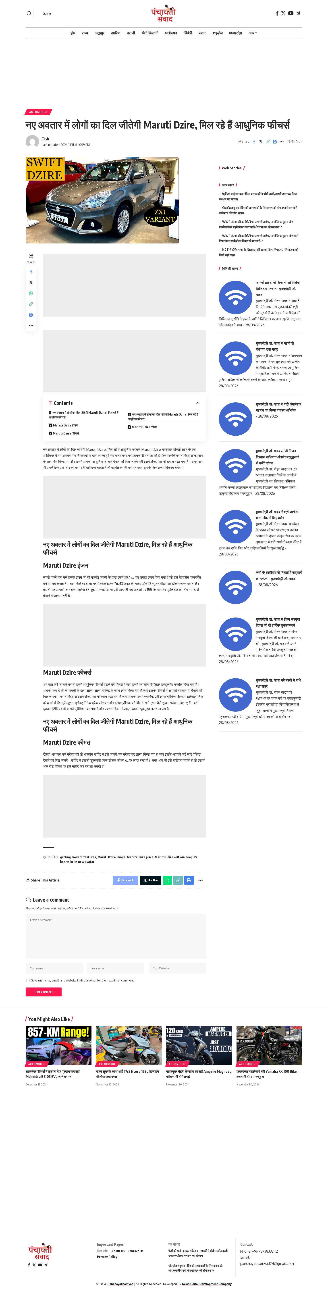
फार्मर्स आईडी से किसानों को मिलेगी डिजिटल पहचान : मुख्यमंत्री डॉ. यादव (278, 288)
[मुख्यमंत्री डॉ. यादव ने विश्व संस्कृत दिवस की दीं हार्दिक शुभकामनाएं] (235, 634)
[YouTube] (291, 13)
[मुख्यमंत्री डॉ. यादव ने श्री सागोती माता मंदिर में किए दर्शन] (235, 526)
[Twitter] (283, 13)
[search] (29, 13)
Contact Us (135, 1251)
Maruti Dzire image (111, 857)
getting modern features (78, 857)
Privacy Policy (107, 1257)
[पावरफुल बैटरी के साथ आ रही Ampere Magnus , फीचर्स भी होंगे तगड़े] (199, 1045)
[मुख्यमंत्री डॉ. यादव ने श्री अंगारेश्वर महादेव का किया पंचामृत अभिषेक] (235, 418)
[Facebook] (277, 13)
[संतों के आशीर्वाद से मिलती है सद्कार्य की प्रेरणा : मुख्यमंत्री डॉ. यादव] (235, 587)
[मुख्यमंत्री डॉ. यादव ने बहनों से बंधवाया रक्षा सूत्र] (235, 358)
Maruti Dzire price (140, 857)
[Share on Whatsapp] (31, 293)
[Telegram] (298, 13)
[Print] (275, 141)
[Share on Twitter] (261, 141)
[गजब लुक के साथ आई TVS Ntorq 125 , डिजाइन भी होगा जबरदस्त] (129, 1045)
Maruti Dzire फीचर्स (66, 433)
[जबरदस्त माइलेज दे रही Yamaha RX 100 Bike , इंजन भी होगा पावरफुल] (269, 1045)
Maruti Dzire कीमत (144, 427)
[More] (281, 141)
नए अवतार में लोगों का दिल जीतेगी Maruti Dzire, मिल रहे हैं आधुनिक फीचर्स (83, 415)
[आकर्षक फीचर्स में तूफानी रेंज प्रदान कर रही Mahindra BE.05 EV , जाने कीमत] (58, 1045)
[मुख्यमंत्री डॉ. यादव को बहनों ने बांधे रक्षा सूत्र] (235, 694)
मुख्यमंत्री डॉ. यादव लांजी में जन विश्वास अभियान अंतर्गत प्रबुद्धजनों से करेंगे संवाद (277, 457)
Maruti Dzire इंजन (65, 425)
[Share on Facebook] (254, 141)
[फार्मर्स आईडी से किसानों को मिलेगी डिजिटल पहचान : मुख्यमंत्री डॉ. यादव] (235, 297)
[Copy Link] (268, 141)
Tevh (45, 139)
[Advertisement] (164, 71)
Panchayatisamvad (120, 1284)
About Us (118, 1251)
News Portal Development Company (207, 1284)
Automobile (38, 112)
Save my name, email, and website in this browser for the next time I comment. (82, 980)
